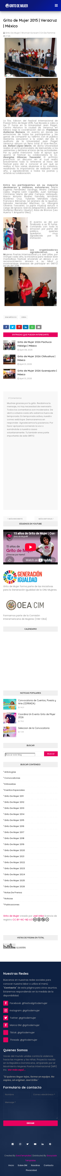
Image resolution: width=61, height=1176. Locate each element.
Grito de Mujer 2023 (14, 868)
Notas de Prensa (13, 892)
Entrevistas (10, 784)
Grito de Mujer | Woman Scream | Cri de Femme (30, 32)
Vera (23, 317)
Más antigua (45, 518)
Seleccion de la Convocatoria (33, 728)
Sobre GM (22, 1165)
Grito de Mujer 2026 (14, 886)
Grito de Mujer (11, 916)
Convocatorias (12, 778)
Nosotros (35, 1165)
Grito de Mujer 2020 (14, 850)
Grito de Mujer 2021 (14, 856)
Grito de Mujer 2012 (14, 802)
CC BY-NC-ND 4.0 (23, 919)
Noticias (8, 898)
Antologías (10, 772)
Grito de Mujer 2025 (14, 880)
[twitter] (27, 1144)
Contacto (48, 1165)
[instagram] (20, 1144)
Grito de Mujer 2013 (14, 808)
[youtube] (35, 1144)
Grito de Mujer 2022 (14, 862)
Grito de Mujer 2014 (14, 814)
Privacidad (31, 1170)
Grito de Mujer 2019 (14, 844)
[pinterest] (50, 1144)
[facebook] (12, 1144)
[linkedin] (42, 1144)
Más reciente (15, 518)
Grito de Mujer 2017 (14, 832)
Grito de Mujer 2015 (14, 820)
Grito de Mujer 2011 (14, 796)
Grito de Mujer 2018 (14, 838)
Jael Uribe (38, 916)
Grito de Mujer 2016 (14, 826)
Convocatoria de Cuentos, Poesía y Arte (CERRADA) (37, 702)
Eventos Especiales (14, 790)
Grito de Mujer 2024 (14, 874)
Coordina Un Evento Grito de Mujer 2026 (36, 716)
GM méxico (10, 317)
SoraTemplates (23, 1155)
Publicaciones (11, 904)
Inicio (11, 1165)
